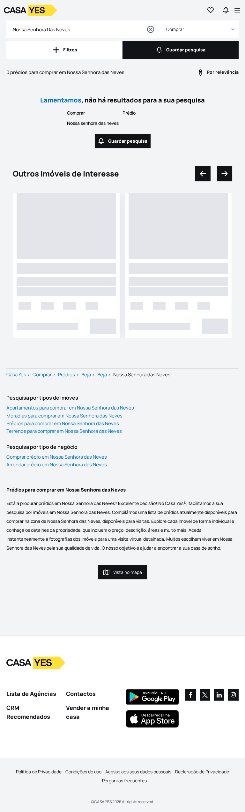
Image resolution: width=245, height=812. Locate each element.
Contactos (81, 693)
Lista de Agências (31, 693)
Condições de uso (83, 772)
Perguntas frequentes (124, 781)
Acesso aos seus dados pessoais (138, 772)
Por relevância (223, 72)
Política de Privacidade (39, 772)
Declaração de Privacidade (202, 772)
